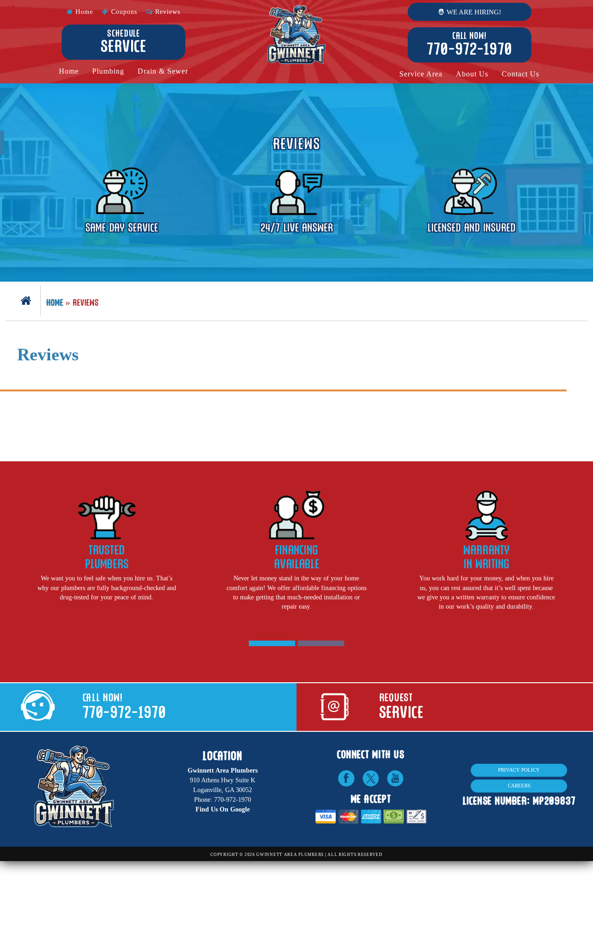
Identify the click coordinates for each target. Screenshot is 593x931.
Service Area (420, 74)
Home (83, 11)
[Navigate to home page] (296, 35)
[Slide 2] (321, 643)
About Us (472, 74)
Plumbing (108, 71)
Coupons (123, 11)
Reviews (166, 11)
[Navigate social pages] (346, 778)
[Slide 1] (272, 643)
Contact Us (520, 74)
